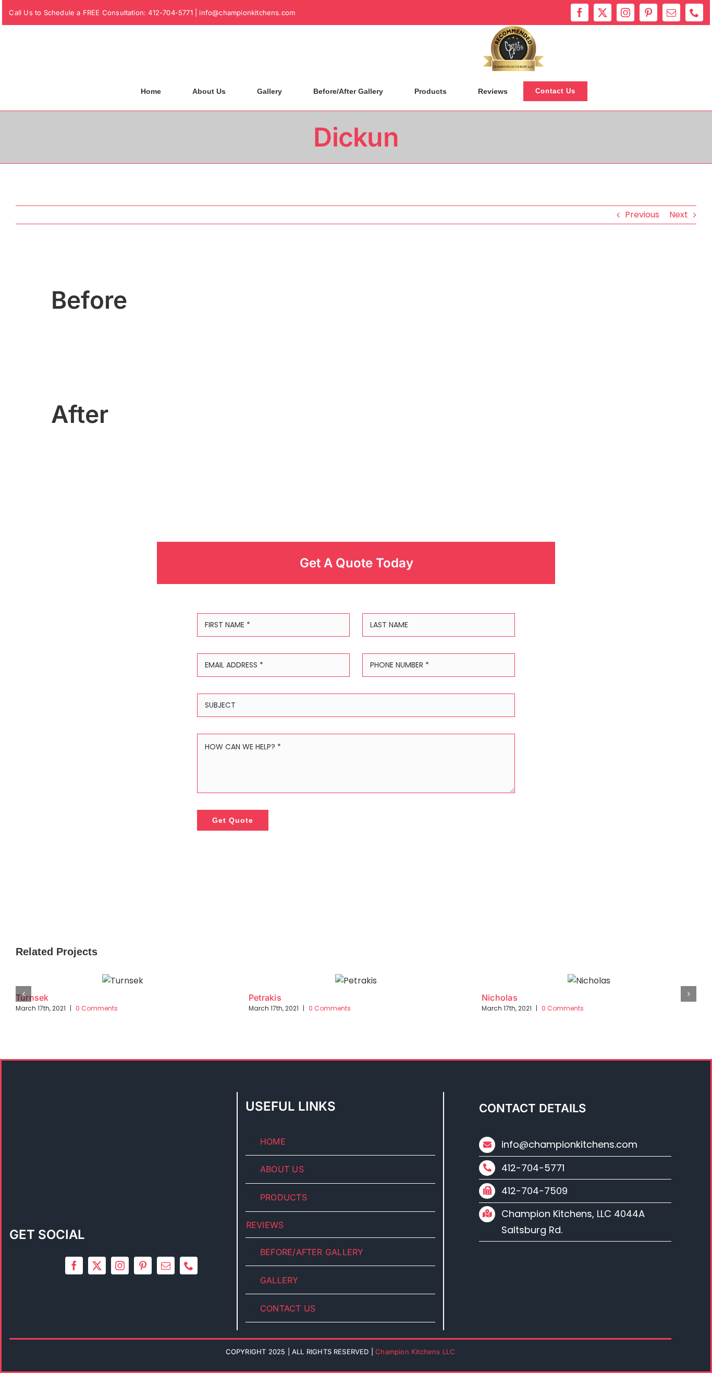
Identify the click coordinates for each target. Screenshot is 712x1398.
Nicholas (500, 997)
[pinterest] (648, 12)
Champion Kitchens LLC (513, 66)
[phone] (694, 12)
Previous (642, 215)
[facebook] (579, 12)
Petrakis (265, 997)
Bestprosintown (513, 47)
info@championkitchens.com (247, 12)
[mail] (671, 12)
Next (678, 215)
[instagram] (625, 12)
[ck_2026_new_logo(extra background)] (177, 32)
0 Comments (97, 1008)
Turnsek (32, 997)
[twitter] (602, 12)
